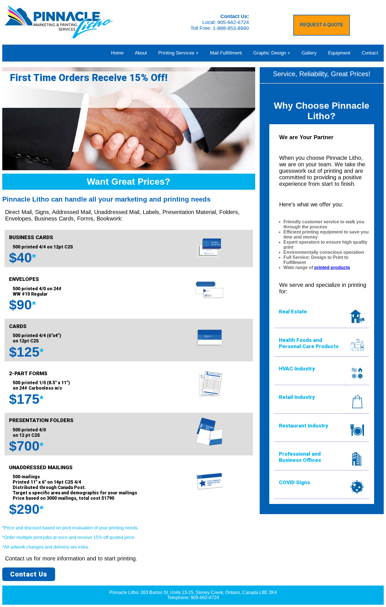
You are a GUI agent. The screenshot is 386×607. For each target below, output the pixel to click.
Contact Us (28, 574)
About (141, 53)
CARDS (18, 326)
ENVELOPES (24, 279)
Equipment (339, 53)
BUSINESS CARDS (31, 237)
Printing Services (176, 53)
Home (117, 53)
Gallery (309, 53)
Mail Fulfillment (226, 53)
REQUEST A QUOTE (321, 24)
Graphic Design (269, 53)
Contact (370, 53)
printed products (332, 267)
